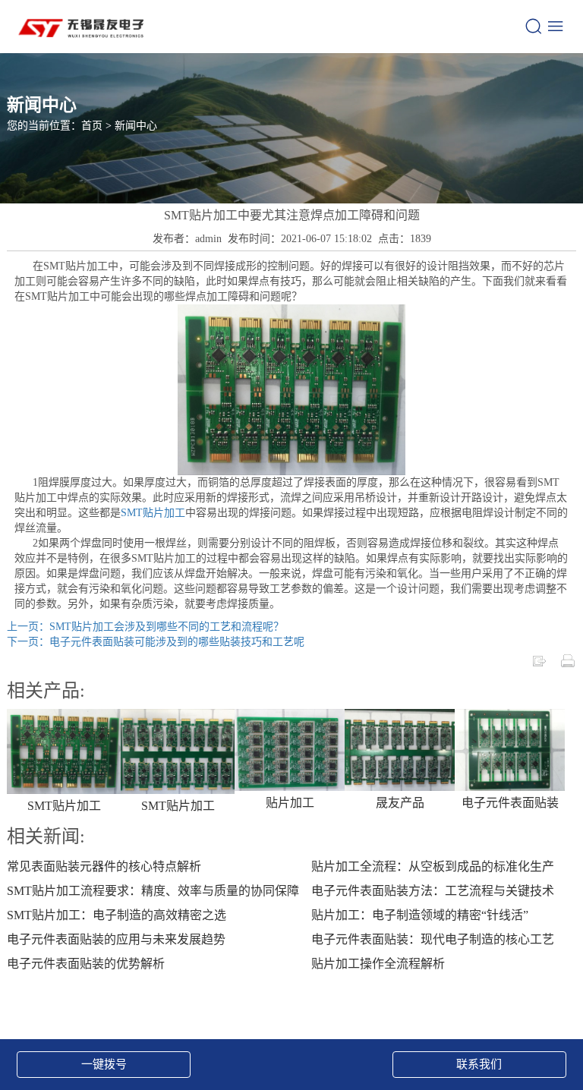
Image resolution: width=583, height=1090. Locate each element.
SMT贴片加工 (153, 512)
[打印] (567, 660)
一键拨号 (104, 1064)
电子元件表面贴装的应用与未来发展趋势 (116, 939)
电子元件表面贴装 (510, 802)
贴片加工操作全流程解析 (378, 963)
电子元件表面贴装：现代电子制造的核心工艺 (432, 939)
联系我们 (479, 1064)
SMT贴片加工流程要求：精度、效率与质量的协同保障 (153, 890)
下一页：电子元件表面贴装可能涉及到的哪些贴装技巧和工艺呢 (155, 641)
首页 (91, 125)
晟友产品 (400, 802)
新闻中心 (136, 125)
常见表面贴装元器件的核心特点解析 (104, 866)
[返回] (539, 660)
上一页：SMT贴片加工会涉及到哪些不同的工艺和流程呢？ (145, 626)
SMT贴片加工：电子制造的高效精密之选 (116, 915)
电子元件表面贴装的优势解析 (86, 963)
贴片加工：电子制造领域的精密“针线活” (419, 915)
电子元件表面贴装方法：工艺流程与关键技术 (432, 890)
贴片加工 (290, 802)
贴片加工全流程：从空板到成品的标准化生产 (432, 866)
